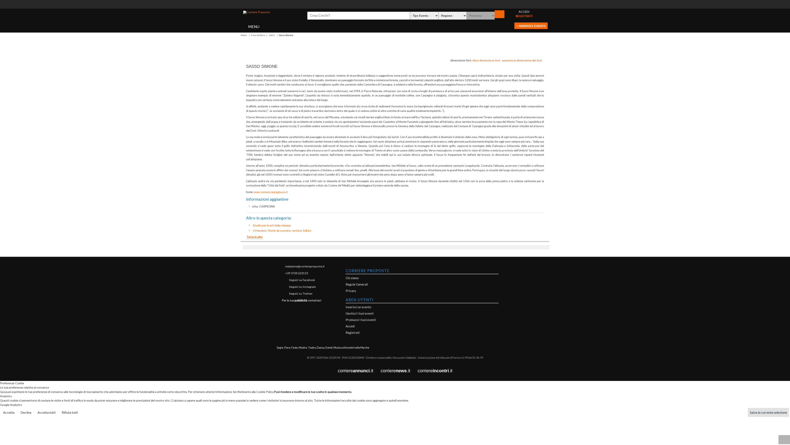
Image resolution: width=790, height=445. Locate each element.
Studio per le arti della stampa (272, 225)
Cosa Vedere (258, 35)
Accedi (350, 326)
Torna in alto (254, 237)
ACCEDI (524, 11)
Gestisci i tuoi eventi (360, 313)
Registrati (353, 332)
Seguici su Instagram (302, 286)
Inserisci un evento (358, 307)
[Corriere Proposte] (256, 12)
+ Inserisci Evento (531, 26)
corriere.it (359, 371)
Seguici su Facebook (302, 280)
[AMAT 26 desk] (395, 2)
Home (244, 35)
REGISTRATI (524, 16)
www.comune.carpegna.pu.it (271, 192)
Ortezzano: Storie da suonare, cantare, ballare (282, 230)
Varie (272, 35)
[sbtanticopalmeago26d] (395, 6)
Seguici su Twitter (301, 293)
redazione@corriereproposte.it (305, 266)
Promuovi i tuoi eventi (361, 320)
